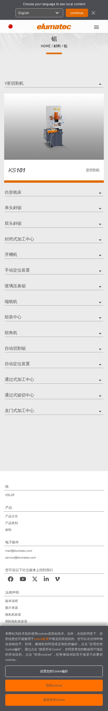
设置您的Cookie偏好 (54, 671)
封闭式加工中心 (54, 240)
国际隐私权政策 (16, 621)
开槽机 (54, 255)
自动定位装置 (54, 365)
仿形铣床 (54, 193)
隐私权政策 (13, 614)
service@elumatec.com (20, 557)
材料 (57, 46)
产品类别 (11, 523)
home (46, 46)
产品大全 (11, 516)
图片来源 (11, 607)
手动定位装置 (54, 271)
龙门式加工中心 (54, 411)
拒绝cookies (54, 685)
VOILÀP (10, 495)
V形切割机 (54, 84)
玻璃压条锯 (54, 287)
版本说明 (11, 601)
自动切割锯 (54, 349)
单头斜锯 (54, 208)
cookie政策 (41, 638)
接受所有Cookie (54, 699)
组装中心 (54, 318)
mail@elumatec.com (18, 550)
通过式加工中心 (54, 380)
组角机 (54, 333)
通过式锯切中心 (54, 396)
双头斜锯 (54, 224)
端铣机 (54, 302)
